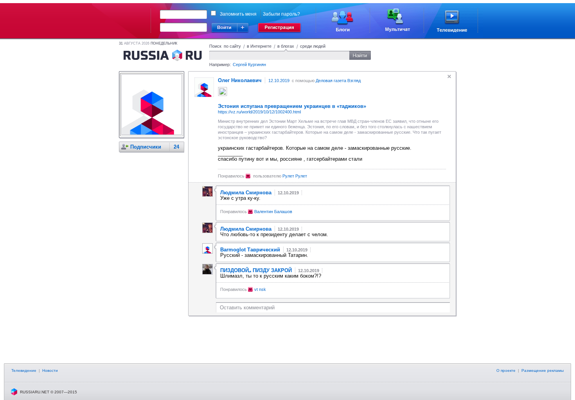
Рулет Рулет (294, 176)
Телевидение (23, 370)
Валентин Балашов (273, 211)
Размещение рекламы (542, 370)
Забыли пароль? (281, 14)
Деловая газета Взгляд (338, 80)
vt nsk (260, 289)
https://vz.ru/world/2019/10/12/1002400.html (259, 111)
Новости (50, 370)
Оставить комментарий (247, 307)
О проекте (506, 370)
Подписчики (145, 147)
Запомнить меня (238, 14)
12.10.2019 (278, 80)
